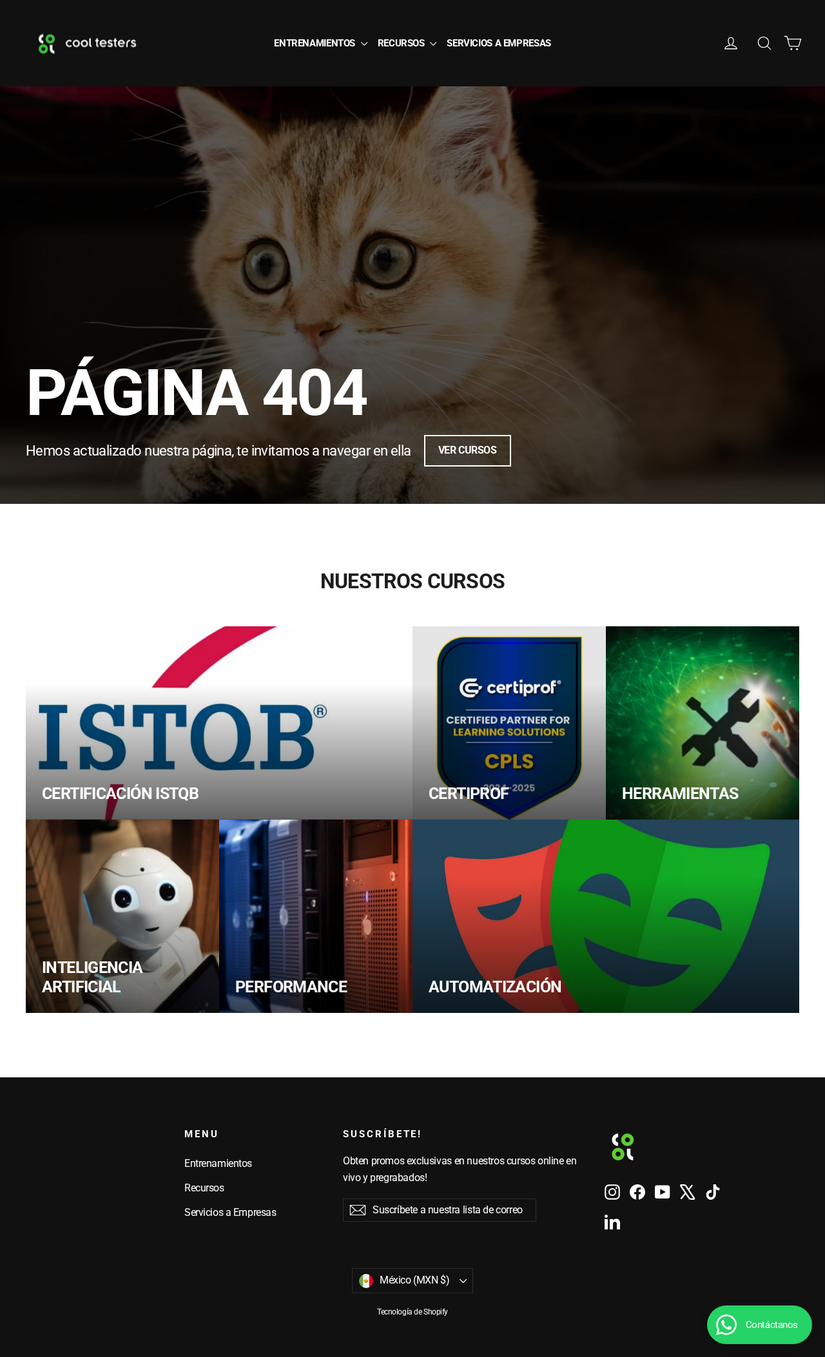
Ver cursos (467, 450)
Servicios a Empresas (499, 43)
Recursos (402, 43)
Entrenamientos (315, 43)
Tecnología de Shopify (412, 1311)
